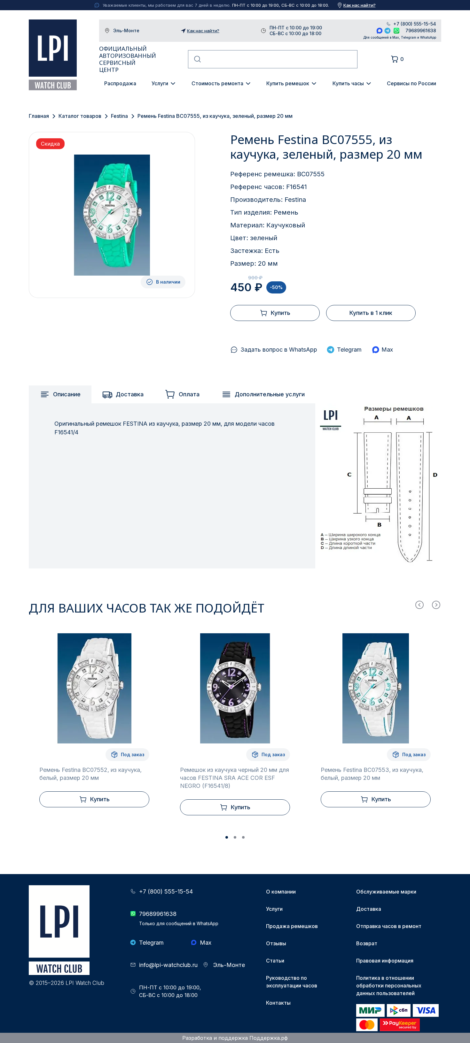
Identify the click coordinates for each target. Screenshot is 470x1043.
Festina (119, 116)
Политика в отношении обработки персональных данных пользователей (388, 985)
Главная (39, 116)
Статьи (275, 960)
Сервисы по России (411, 83)
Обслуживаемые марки (386, 891)
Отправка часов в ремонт (388, 926)
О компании (281, 891)
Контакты (278, 1003)
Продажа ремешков (292, 926)
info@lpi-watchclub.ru (168, 965)
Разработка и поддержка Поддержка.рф (235, 1038)
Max (379, 30)
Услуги (160, 83)
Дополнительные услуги (270, 394)
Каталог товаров (80, 116)
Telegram (387, 30)
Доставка (130, 394)
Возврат (366, 943)
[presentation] (419, 605)
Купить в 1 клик (370, 312)
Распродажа (120, 83)
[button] (227, 837)
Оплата (189, 394)
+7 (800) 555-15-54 (414, 24)
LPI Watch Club (53, 54)
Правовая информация (384, 960)
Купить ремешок (287, 83)
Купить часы (348, 83)
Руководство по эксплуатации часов (291, 982)
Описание (67, 394)
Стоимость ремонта (217, 83)
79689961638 (420, 30)
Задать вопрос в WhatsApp (278, 349)
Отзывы (276, 943)
